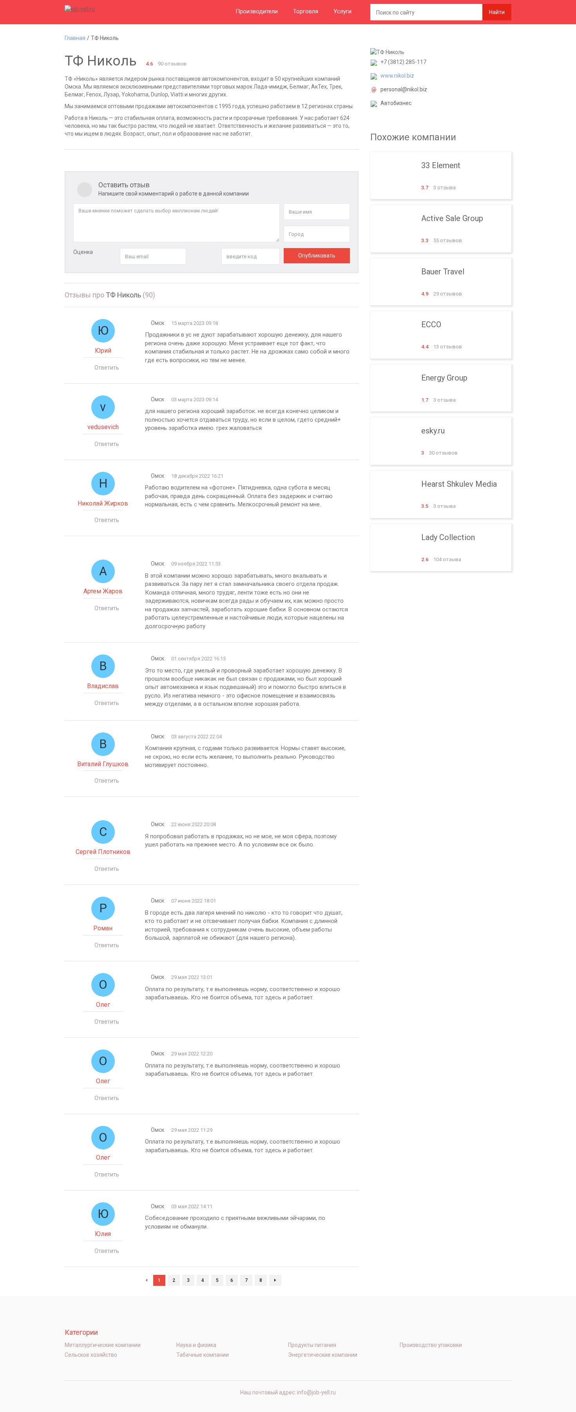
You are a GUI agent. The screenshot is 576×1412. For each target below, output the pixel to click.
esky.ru (440, 441)
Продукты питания (312, 1345)
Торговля (305, 11)
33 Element (440, 175)
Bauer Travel (440, 282)
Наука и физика (196, 1345)
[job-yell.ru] (104, 9)
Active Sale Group (440, 228)
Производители (256, 11)
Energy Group (440, 388)
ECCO (440, 335)
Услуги (342, 11)
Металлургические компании (103, 1345)
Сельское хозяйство (91, 1355)
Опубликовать (316, 255)
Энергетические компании (322, 1355)
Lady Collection (440, 547)
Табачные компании (202, 1355)
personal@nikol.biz (403, 89)
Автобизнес (395, 103)
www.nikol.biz (397, 76)
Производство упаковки (431, 1345)
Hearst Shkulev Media (440, 494)
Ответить (106, 367)
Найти (497, 12)
